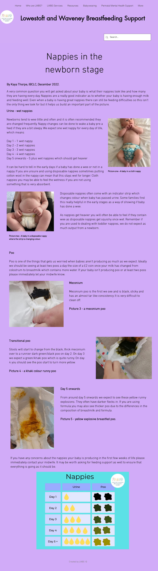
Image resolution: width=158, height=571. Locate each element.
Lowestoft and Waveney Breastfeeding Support (83, 18)
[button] (34, 5)
